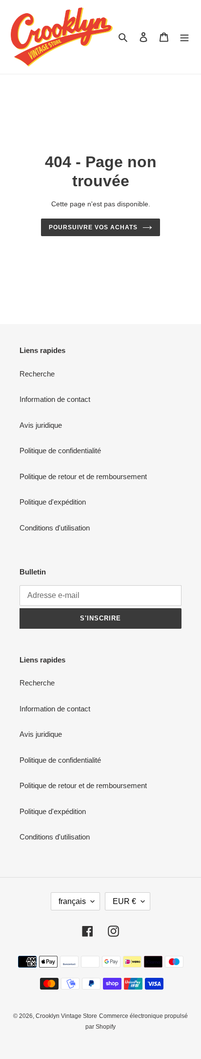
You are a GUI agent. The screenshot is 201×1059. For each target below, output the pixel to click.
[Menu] (184, 36)
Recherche (37, 374)
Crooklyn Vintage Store (66, 1016)
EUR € (124, 901)
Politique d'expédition (53, 502)
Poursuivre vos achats (93, 227)
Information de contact (55, 399)
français (72, 901)
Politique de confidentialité (60, 450)
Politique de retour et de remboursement (83, 476)
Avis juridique (41, 425)
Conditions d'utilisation (55, 528)
